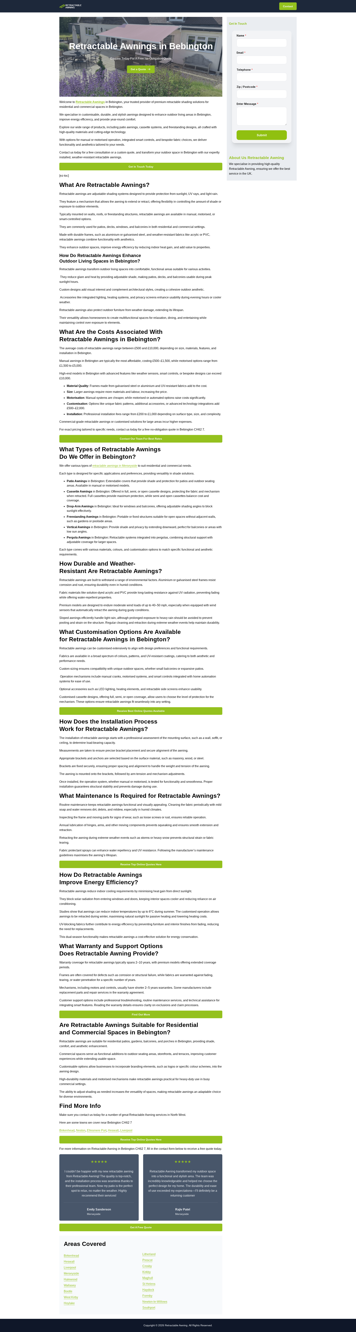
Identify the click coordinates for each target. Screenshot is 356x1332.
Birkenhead (67, 1130)
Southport (148, 1307)
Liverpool (126, 1130)
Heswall (113, 1130)
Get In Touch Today (140, 166)
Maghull (147, 1277)
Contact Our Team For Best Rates (141, 438)
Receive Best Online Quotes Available (141, 710)
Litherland (149, 1254)
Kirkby (146, 1272)
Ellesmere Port (96, 1130)
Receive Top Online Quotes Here (140, 864)
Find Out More (141, 1014)
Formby (147, 1295)
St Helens (148, 1283)
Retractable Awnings (90, 102)
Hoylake (69, 1303)
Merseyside (71, 1273)
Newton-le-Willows (154, 1301)
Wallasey (70, 1285)
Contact (288, 6)
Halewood (70, 1279)
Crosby (147, 1266)
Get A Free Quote (141, 1227)
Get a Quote (138, 69)
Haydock (148, 1289)
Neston (80, 1130)
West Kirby (71, 1297)
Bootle (68, 1291)
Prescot (147, 1260)
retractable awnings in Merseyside (114, 465)
